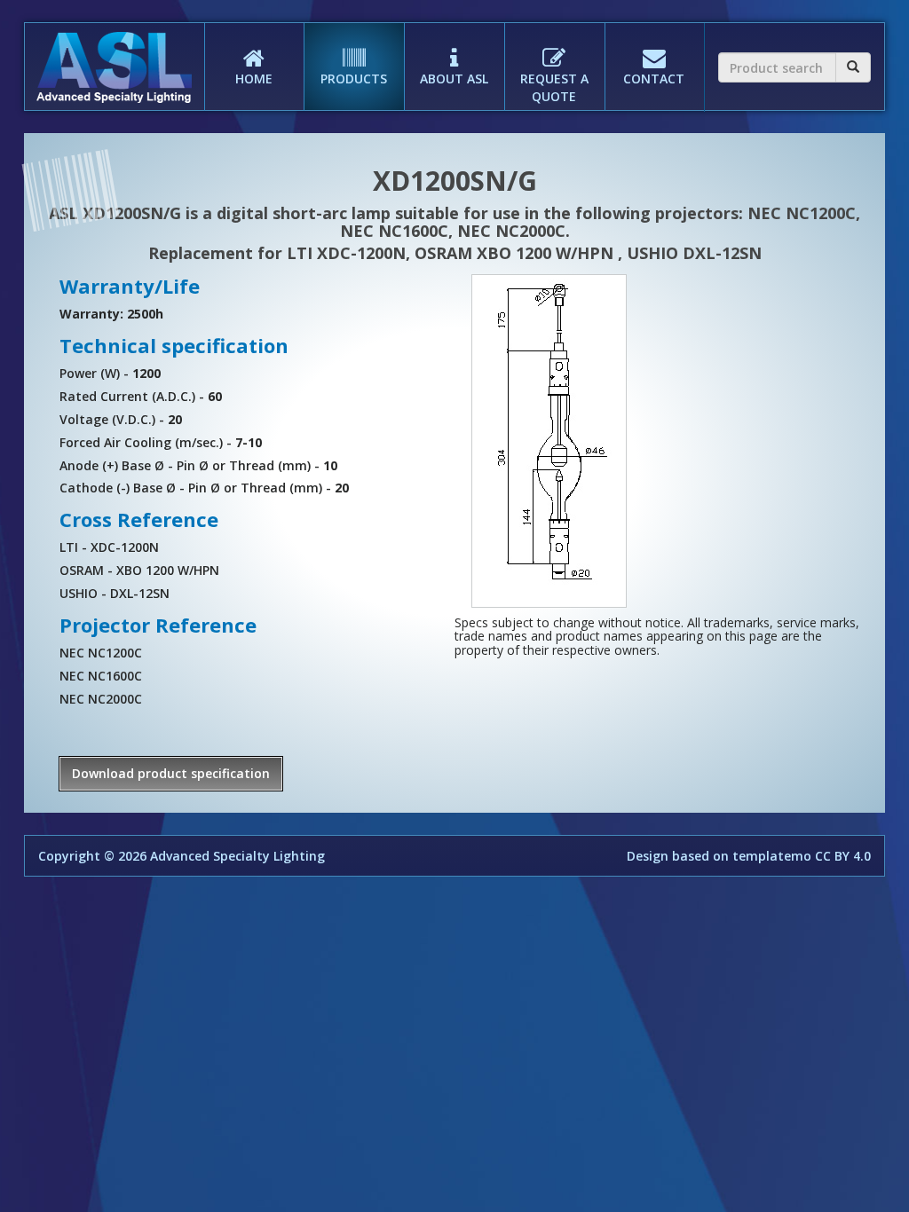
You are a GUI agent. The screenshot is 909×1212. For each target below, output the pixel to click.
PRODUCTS (353, 78)
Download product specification (171, 773)
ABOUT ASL (454, 78)
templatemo (771, 855)
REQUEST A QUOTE (554, 87)
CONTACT (653, 78)
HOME (254, 78)
